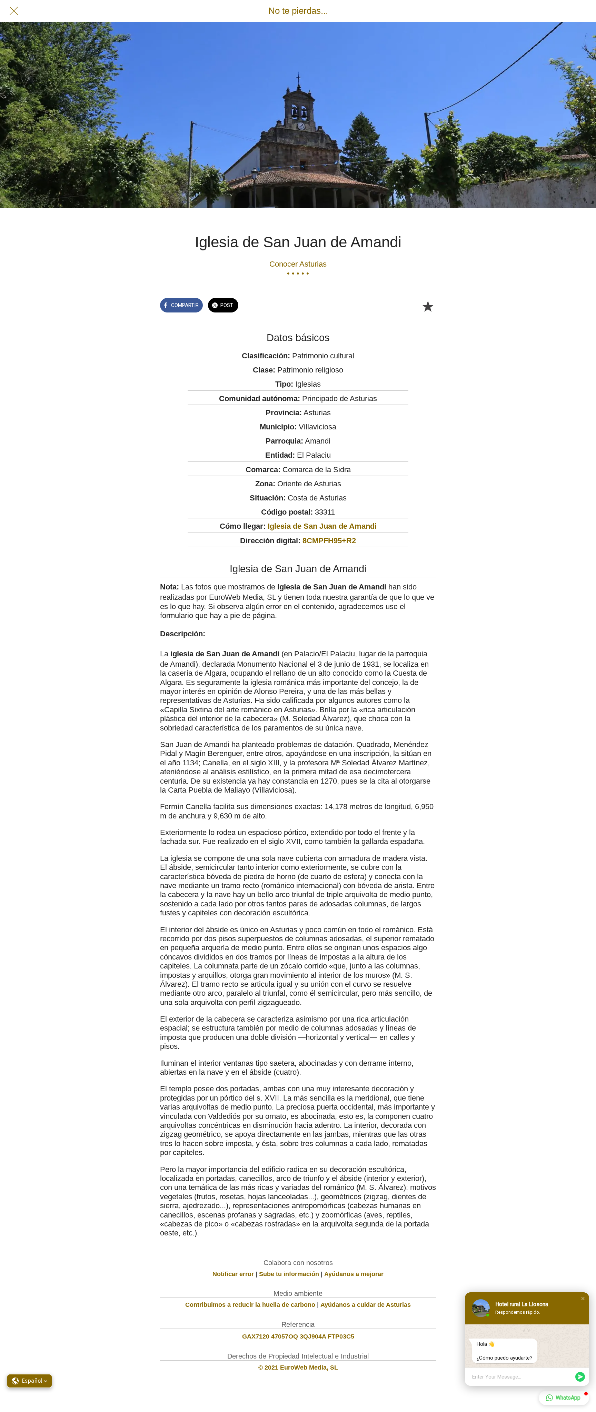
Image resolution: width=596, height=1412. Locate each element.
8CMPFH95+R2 (329, 540)
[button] (582, 1298)
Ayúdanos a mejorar (354, 1274)
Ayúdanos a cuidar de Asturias (365, 1304)
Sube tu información (289, 1274)
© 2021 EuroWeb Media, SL (298, 1367)
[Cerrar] (14, 11)
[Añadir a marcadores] (427, 306)
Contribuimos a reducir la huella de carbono (250, 1304)
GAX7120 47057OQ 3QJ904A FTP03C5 (298, 1336)
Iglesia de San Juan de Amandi (322, 526)
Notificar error (233, 1274)
